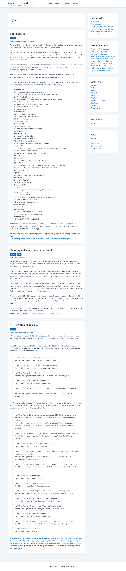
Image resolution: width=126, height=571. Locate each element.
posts (47, 313)
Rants (19, 254)
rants (47, 239)
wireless (77, 546)
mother (39, 313)
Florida (22, 541)
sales (27, 546)
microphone (33, 543)
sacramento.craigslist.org (17, 546)
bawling (12, 313)
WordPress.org (96, 148)
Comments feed (96, 146)
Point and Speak (68, 543)
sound (55, 546)
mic (28, 543)
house (66, 541)
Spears (64, 546)
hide (35, 313)
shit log (42, 546)
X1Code (93, 123)
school (31, 546)
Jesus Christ (13, 543)
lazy (19, 543)
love (25, 543)
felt (19, 541)
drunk (15, 541)
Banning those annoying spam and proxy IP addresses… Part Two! (103, 63)
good (34, 541)
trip (73, 546)
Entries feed (95, 143)
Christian (61, 538)
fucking (30, 541)
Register (94, 138)
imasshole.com (30, 239)
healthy (61, 541)
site (35, 351)
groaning (39, 541)
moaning (40, 543)
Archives (75, 4)
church (67, 538)
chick (52, 538)
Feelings (13, 254)
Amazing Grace (14, 538)
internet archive (40, 239)
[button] (60, 3)
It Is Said (94, 93)
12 (10, 239)
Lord (22, 543)
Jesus (79, 541)
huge (69, 541)
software (50, 546)
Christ (56, 538)
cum (70, 538)
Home (50, 4)
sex (35, 546)
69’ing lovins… (95, 22)
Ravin (51, 239)
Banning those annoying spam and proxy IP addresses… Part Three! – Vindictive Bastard (103, 59)
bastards (28, 538)
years (69, 239)
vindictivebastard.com (60, 239)
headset (55, 541)
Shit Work (94, 103)
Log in (93, 141)
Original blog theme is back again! (102, 27)
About (57, 4)
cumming (75, 538)
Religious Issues (96, 98)
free (26, 541)
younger (20, 548)
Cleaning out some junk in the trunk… (32, 250)
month (46, 543)
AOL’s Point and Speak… (24, 324)
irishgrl (93, 54)
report (79, 543)
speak (60, 546)
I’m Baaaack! (17, 33)
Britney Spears (45, 538)
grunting (45, 541)
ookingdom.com (54, 543)
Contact (66, 4)
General (13, 38)
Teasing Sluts (95, 105)
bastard (14, 239)
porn (75, 543)
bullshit (20, 313)
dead (11, 541)
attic (24, 538)
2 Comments (30, 41)
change (25, 313)
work (11, 548)
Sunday (69, 546)
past (43, 313)
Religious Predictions (98, 100)
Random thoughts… (105, 70)
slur (46, 546)
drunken (23, 239)
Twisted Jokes (95, 108)
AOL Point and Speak (38, 336)
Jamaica (74, 541)
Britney (38, 538)
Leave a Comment (30, 258)
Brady (34, 538)
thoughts (52, 313)
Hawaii (51, 541)
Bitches (93, 85)
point (60, 543)
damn (80, 538)
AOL (21, 538)
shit (38, 546)
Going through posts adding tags (102, 29)
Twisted (93, 49)
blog (18, 239)
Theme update (96, 24)
